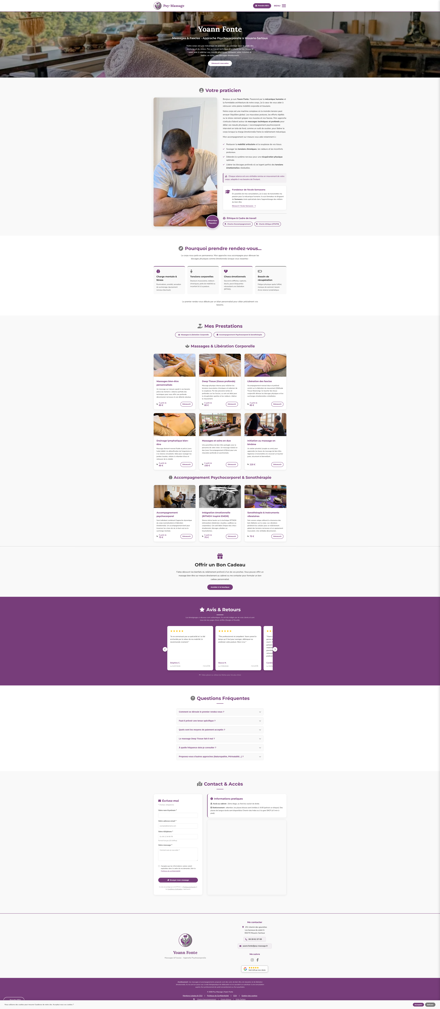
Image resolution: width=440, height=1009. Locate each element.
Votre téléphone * (165, 831)
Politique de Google (189, 887)
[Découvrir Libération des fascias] (265, 365)
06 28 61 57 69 (255, 939)
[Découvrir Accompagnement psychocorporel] (174, 496)
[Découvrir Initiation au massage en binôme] (265, 424)
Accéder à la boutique (220, 587)
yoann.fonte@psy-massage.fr (255, 946)
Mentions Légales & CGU (192, 996)
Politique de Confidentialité (218, 996)
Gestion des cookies (249, 996)
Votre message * (165, 845)
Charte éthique (226, 999)
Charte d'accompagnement (239, 224)
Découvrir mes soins (220, 63)
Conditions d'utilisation (175, 889)
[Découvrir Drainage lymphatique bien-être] (174, 424)
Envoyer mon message (179, 880)
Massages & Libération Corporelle (195, 335)
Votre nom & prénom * (167, 810)
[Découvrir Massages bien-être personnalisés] (174, 365)
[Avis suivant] (275, 649)
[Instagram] (252, 960)
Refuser (430, 1005)
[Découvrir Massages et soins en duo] (220, 424)
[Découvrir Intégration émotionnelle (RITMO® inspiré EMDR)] (220, 496)
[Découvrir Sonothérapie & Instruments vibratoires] (265, 496)
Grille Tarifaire (241, 999)
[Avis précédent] (165, 649)
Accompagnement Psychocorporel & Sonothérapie (240, 335)
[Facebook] (258, 960)
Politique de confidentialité (170, 871)
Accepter (418, 1005)
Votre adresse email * (167, 821)
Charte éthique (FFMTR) (269, 224)
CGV (235, 996)
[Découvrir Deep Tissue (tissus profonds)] (220, 365)
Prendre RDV (263, 6)
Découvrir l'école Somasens (243, 206)
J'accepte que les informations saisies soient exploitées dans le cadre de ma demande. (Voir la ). (178, 868)
